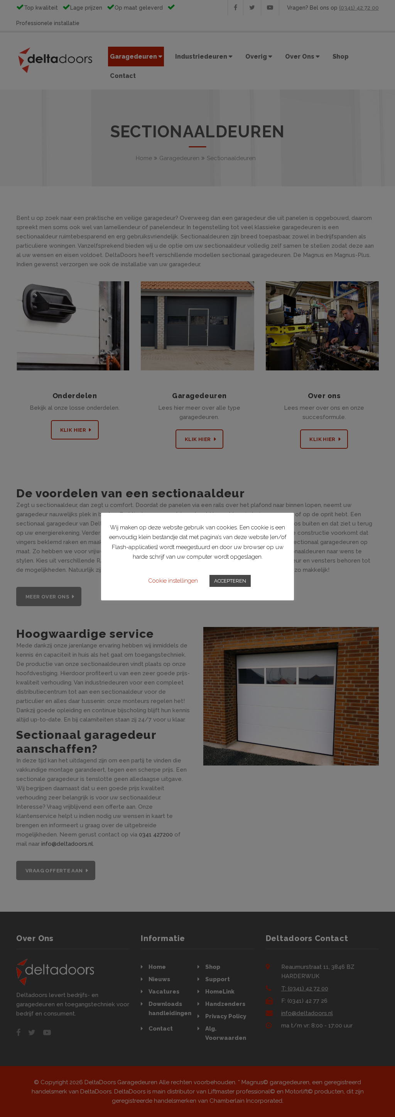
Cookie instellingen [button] (173, 580)
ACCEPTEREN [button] (230, 581)
